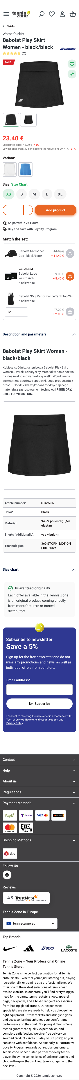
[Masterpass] (58, 815)
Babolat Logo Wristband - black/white (28, 278)
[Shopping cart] (72, 14)
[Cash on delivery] (26, 827)
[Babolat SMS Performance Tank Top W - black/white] (11, 298)
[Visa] (42, 815)
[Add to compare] (72, 74)
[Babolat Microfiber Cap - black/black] (11, 253)
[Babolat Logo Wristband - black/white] (11, 275)
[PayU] (10, 815)
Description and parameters (25, 334)
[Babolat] (67, 48)
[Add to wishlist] (72, 64)
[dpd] (10, 853)
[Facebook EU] (7, 874)
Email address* (18, 680)
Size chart (10, 569)
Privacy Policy (14, 723)
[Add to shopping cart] (70, 276)
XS (8, 194)
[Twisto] (26, 815)
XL (62, 195)
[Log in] (62, 14)
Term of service (15, 719)
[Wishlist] (51, 14)
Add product (55, 210)
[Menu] (6, 14)
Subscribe (42, 704)
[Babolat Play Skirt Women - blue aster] (25, 169)
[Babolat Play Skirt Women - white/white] (10, 169)
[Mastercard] (10, 827)
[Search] (41, 14)
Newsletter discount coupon (41, 719)
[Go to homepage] (21, 14)
